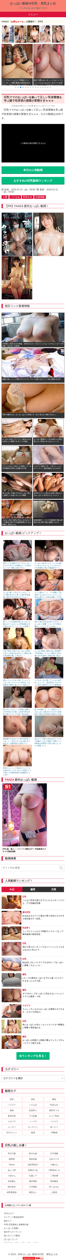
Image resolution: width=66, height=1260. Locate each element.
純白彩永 (12, 1187)
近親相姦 (40, 197)
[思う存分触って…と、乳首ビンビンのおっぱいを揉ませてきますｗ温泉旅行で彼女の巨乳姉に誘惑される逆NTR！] (49, 707)
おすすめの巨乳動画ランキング (33, 180)
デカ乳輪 (33, 1116)
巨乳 (12, 1099)
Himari (12, 1164)
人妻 (5, 197)
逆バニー (54, 1127)
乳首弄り (33, 1110)
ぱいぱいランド (11, 1239)
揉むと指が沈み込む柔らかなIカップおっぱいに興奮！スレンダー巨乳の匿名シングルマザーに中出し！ (48, 624)
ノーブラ (33, 1121)
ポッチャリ (33, 1127)
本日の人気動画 (33, 170)
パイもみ (15, 197)
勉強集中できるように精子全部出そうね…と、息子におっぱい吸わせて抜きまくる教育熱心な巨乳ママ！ (16, 741)
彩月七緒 (33, 1153)
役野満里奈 (12, 1192)
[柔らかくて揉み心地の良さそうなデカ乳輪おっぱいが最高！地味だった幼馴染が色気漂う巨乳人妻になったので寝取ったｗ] (49, 736)
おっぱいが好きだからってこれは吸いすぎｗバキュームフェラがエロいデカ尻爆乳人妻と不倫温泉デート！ (48, 565)
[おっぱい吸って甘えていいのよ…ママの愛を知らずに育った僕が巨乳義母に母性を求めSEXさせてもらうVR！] (17, 590)
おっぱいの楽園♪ (11, 1228)
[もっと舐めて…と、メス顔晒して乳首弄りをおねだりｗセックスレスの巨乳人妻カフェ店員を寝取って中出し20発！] (49, 590)
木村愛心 (12, 1181)
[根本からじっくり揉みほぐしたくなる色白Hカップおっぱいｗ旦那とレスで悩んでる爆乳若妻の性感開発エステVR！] (17, 765)
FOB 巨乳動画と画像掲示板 (16, 1224)
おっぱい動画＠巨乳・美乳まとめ (33, 3)
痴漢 (33, 1132)
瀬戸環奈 (33, 1181)
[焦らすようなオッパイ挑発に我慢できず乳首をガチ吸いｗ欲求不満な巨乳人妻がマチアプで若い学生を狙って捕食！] (17, 707)
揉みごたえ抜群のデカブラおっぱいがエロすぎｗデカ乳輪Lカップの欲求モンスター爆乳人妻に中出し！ (17, 565)
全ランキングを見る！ (33, 1055)
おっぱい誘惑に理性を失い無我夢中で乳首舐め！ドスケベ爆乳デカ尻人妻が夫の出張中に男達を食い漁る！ (48, 653)
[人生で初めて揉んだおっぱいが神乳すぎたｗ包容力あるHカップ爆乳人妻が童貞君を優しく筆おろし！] (17, 648)
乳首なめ (27, 197)
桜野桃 (12, 1159)
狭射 (12, 1110)
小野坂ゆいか (54, 1170)
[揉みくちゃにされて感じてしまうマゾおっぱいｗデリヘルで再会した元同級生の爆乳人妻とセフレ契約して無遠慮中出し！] (17, 678)
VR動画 (54, 1132)
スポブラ (12, 1121)
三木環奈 (33, 1187)
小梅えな (54, 1164)
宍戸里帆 (54, 1153)
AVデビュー (11, 1132)
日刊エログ (9, 1213)
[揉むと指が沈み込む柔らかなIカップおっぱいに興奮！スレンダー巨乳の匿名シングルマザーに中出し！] (49, 619)
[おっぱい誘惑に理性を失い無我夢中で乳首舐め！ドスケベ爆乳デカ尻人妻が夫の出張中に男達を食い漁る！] (49, 648)
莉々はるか (54, 1187)
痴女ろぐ (8, 1221)
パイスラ (54, 1121)
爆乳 (54, 1099)
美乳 (33, 1099)
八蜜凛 (54, 1192)
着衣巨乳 (12, 1116)
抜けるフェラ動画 (12, 1235)
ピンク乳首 (54, 1116)
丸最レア (33, 1176)
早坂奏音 (54, 1181)
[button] (15, 87)
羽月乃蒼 (12, 1153)
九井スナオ (54, 1159)
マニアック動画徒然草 (14, 1217)
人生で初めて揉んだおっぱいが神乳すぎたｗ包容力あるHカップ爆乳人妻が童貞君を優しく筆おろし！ (17, 653)
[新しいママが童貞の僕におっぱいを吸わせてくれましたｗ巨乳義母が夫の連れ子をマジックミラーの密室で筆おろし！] (17, 619)
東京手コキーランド (13, 1232)
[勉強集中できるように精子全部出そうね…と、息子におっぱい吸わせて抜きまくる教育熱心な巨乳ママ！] (17, 736)
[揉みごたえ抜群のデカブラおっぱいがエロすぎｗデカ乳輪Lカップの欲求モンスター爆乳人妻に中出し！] (17, 561)
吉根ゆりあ (33, 1170)
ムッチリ (12, 1127)
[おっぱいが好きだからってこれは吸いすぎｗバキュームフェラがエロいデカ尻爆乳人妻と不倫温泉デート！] (49, 561)
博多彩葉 (33, 1159)
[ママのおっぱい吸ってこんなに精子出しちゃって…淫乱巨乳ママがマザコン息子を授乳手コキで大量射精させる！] (49, 678)
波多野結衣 (33, 1164)
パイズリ (12, 1105)
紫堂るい (33, 1192)
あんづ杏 (12, 1170)
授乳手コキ (54, 1110)
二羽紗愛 (54, 1176)
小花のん (12, 1176)
